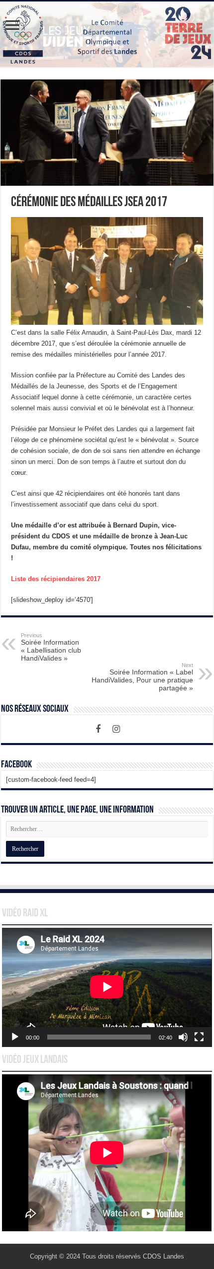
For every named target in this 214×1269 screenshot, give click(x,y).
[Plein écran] (199, 1037)
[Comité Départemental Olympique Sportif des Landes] (107, 34)
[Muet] (183, 1037)
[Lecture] (15, 1037)
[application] (107, 987)
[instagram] (116, 729)
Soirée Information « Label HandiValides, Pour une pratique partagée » (142, 677)
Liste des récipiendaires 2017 (56, 579)
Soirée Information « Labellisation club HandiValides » (51, 647)
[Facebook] (98, 729)
